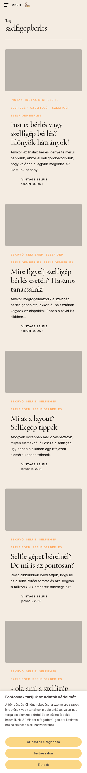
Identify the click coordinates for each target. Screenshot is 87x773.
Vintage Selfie (34, 179)
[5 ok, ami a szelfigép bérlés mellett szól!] (43, 642)
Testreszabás (43, 753)
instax (17, 100)
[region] (43, 732)
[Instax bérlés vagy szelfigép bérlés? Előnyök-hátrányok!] (43, 70)
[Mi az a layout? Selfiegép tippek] (43, 372)
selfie (53, 100)
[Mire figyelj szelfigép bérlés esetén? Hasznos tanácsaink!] (43, 225)
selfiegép (19, 107)
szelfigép (61, 107)
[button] (12, 5)
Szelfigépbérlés (58, 262)
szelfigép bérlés (26, 115)
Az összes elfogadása (43, 742)
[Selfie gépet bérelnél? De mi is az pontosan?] (43, 510)
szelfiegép (40, 107)
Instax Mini (35, 100)
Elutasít (43, 764)
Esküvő (17, 254)
